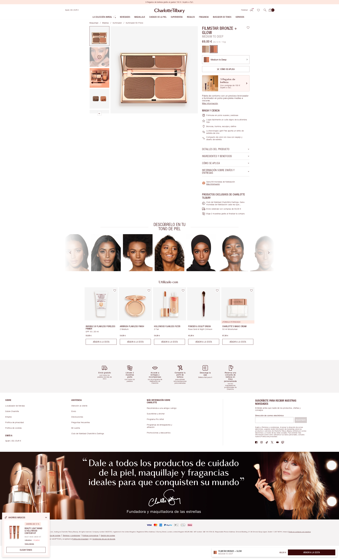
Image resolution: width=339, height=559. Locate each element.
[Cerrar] (46, 517)
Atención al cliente (79, 406)
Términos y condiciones (71, 536)
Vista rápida (29, 544)
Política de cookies (13, 428)
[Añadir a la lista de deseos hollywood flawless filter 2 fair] (183, 290)
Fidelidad (244, 10)
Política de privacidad (14, 422)
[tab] (99, 36)
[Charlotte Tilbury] (169, 10)
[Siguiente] (271, 252)
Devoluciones (77, 417)
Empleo (8, 417)
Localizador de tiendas (15, 406)
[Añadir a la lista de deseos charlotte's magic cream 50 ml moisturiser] (251, 290)
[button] (265, 10)
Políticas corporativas (90, 536)
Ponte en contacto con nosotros (299, 532)
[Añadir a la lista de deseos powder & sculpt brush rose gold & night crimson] (217, 290)
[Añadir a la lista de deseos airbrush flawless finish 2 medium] (149, 290)
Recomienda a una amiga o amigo (162, 408)
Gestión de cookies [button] (108, 536)
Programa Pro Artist (155, 419)
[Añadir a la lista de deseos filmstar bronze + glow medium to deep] (248, 27)
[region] (26, 535)
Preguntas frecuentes (80, 422)
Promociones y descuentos (158, 433)
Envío (73, 411)
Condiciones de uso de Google (103, 539)
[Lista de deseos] (258, 10)
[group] (74, 252)
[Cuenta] (252, 10)
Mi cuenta (75, 428)
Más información (213, 184)
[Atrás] (68, 252)
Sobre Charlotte (12, 411)
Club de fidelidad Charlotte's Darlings (87, 433)
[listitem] (104, 17)
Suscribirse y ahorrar (156, 414)
